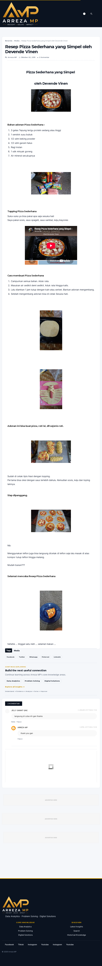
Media (16, 41)
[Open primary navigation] (97, 13)
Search (77, 931)
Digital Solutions (52, 681)
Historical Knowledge (76, 935)
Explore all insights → (15, 687)
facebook (9, 944)
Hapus (19, 722)
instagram (32, 944)
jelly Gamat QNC (19, 710)
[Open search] (91, 14)
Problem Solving (32, 681)
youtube (45, 944)
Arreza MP (23, 727)
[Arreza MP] (20, 13)
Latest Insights (76, 926)
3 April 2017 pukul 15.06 (88, 727)
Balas (13, 722)
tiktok (21, 944)
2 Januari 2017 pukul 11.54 (87, 710)
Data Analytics (13, 681)
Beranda (8, 41)
